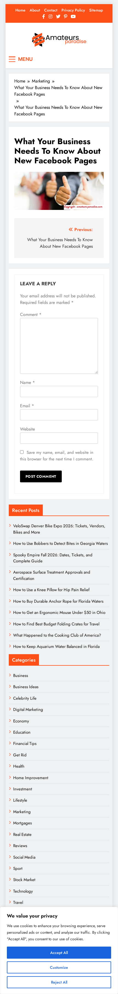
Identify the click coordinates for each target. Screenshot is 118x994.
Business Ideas (25, 687)
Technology (23, 891)
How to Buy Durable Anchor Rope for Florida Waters (58, 601)
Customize (59, 967)
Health (18, 766)
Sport (18, 868)
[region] (59, 950)
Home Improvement (30, 778)
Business (20, 676)
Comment (30, 314)
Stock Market (24, 880)
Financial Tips (24, 743)
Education (21, 732)
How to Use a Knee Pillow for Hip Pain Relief (51, 590)
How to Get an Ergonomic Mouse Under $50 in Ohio (59, 612)
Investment (22, 789)
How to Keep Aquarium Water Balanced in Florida (56, 646)
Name (27, 382)
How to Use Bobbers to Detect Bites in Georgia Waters (60, 543)
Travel (18, 902)
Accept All (59, 952)
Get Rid (20, 755)
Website (27, 429)
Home (20, 10)
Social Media (24, 857)
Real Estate (22, 834)
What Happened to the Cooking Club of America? (57, 635)
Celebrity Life (24, 698)
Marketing (22, 812)
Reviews (20, 846)
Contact (50, 10)
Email (27, 406)
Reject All (59, 982)
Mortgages (22, 823)
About (35, 10)
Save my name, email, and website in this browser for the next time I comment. (56, 455)
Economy (21, 721)
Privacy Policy (73, 10)
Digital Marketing (28, 710)
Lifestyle (20, 800)
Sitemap (96, 10)
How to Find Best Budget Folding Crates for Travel (56, 624)
